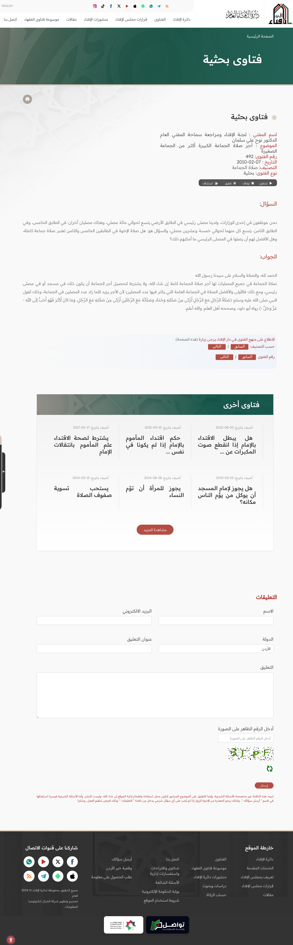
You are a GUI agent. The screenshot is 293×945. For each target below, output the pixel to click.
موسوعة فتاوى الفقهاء (209, 868)
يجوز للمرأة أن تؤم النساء (155, 491)
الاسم (268, 611)
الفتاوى (220, 859)
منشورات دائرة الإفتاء (210, 877)
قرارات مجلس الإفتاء (258, 885)
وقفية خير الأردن (119, 868)
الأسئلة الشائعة (167, 882)
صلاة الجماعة (245, 167)
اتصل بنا (10, 19)
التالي (217, 346)
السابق (239, 346)
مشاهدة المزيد (155, 529)
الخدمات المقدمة (260, 868)
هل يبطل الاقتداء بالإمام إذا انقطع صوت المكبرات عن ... (227, 444)
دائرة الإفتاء (265, 859)
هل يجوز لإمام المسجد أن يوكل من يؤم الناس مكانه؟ (227, 495)
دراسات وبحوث (214, 885)
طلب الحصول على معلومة (111, 877)
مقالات (268, 894)
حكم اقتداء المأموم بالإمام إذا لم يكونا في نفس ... (155, 444)
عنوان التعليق (139, 639)
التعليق (267, 667)
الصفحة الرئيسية (260, 36)
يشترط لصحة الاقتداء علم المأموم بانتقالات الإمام (83, 444)
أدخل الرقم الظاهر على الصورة (246, 728)
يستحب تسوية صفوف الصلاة (83, 491)
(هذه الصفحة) (187, 339)
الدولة (268, 639)
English (7, 6)
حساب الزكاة (216, 894)
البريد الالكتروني (137, 611)
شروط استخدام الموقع (161, 900)
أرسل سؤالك (122, 859)
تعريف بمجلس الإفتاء (257, 877)
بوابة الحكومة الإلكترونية (160, 891)
